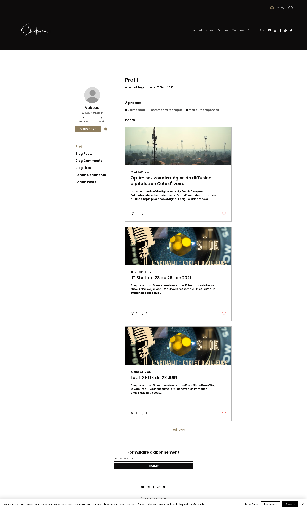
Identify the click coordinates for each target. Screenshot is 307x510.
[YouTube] (269, 30)
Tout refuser (270, 504)
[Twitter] (291, 30)
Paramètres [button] (251, 504)
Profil (80, 146)
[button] (290, 7)
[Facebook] (280, 30)
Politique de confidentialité (190, 504)
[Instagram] (275, 30)
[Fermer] (303, 504)
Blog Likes (84, 168)
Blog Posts (84, 153)
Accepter (290, 504)
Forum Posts (86, 182)
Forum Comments (91, 175)
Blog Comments (89, 160)
